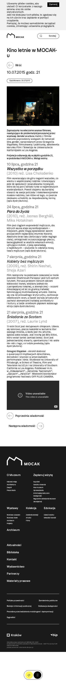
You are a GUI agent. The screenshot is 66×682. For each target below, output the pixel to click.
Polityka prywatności (15, 600)
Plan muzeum (38, 487)
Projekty (10, 523)
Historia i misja (12, 482)
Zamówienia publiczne (48, 600)
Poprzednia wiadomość (29, 415)
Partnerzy (13, 573)
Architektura (11, 485)
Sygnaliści (11, 617)
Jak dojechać (37, 502)
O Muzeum (14, 475)
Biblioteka (13, 552)
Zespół (9, 487)
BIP (54, 635)
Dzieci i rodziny (49, 515)
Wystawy (12, 508)
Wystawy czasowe (13, 515)
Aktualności (14, 545)
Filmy (28, 520)
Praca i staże (11, 490)
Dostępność (37, 496)
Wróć (18, 65)
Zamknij (53, 4)
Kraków (14, 635)
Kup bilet (36, 482)
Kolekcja (31, 508)
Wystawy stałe (12, 518)
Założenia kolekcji (32, 515)
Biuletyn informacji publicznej (19, 606)
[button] (37, 675)
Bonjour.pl (30, 647)
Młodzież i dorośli (50, 518)
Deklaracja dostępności (48, 606)
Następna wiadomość (22, 426)
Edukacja (49, 508)
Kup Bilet (29, 675)
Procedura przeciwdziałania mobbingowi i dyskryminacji (30, 611)
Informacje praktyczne (41, 493)
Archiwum (10, 520)
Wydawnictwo (15, 566)
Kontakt (12, 559)
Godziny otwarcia (39, 485)
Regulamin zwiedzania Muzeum (44, 499)
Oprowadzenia (38, 490)
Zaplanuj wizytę (43, 475)
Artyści (28, 518)
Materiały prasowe (18, 581)
